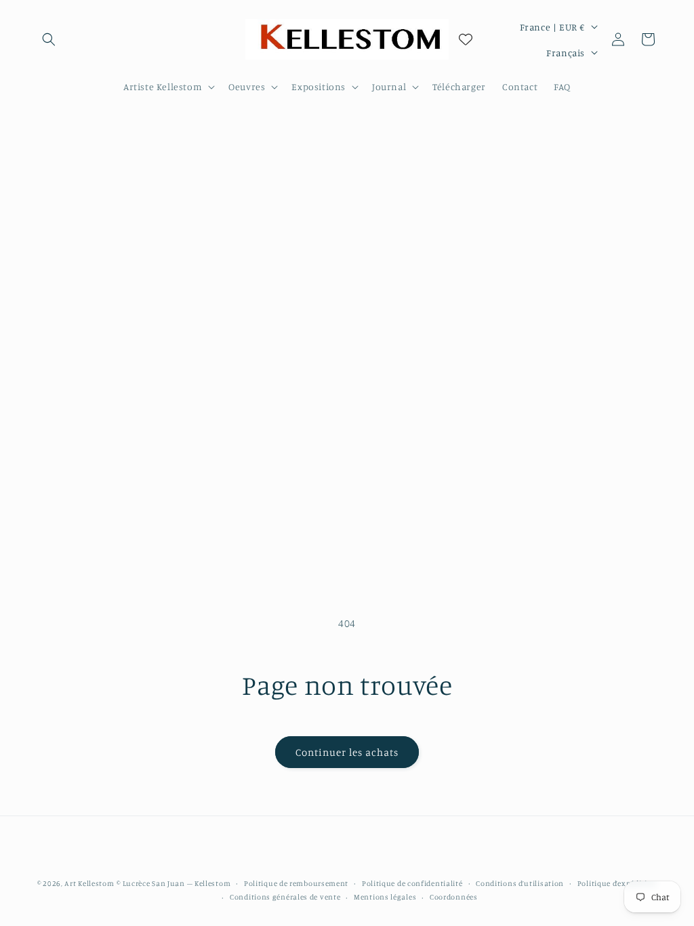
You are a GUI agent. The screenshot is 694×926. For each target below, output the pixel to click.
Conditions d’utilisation (520, 883)
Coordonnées (454, 897)
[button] (49, 39)
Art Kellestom (89, 883)
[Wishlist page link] (465, 39)
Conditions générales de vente (285, 897)
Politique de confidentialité (412, 883)
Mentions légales (385, 897)
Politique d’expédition (617, 883)
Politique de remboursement (296, 883)
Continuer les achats (347, 752)
